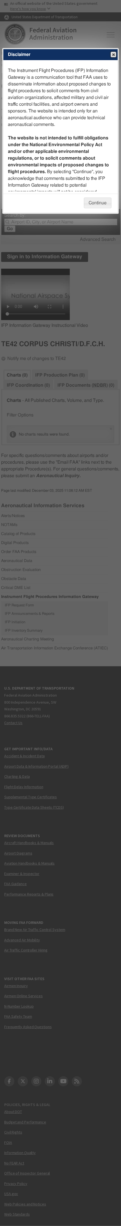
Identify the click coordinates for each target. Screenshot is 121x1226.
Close (113, 54)
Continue (98, 203)
